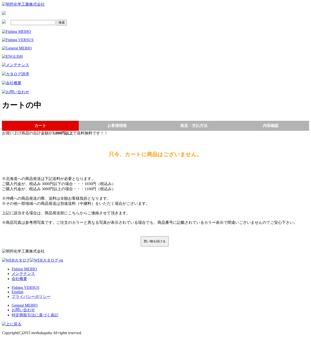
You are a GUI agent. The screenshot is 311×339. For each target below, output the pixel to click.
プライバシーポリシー (31, 296)
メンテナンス (23, 274)
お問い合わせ (23, 310)
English (17, 292)
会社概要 (19, 279)
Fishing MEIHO (24, 269)
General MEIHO (25, 305)
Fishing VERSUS (25, 287)
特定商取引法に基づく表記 (35, 315)
